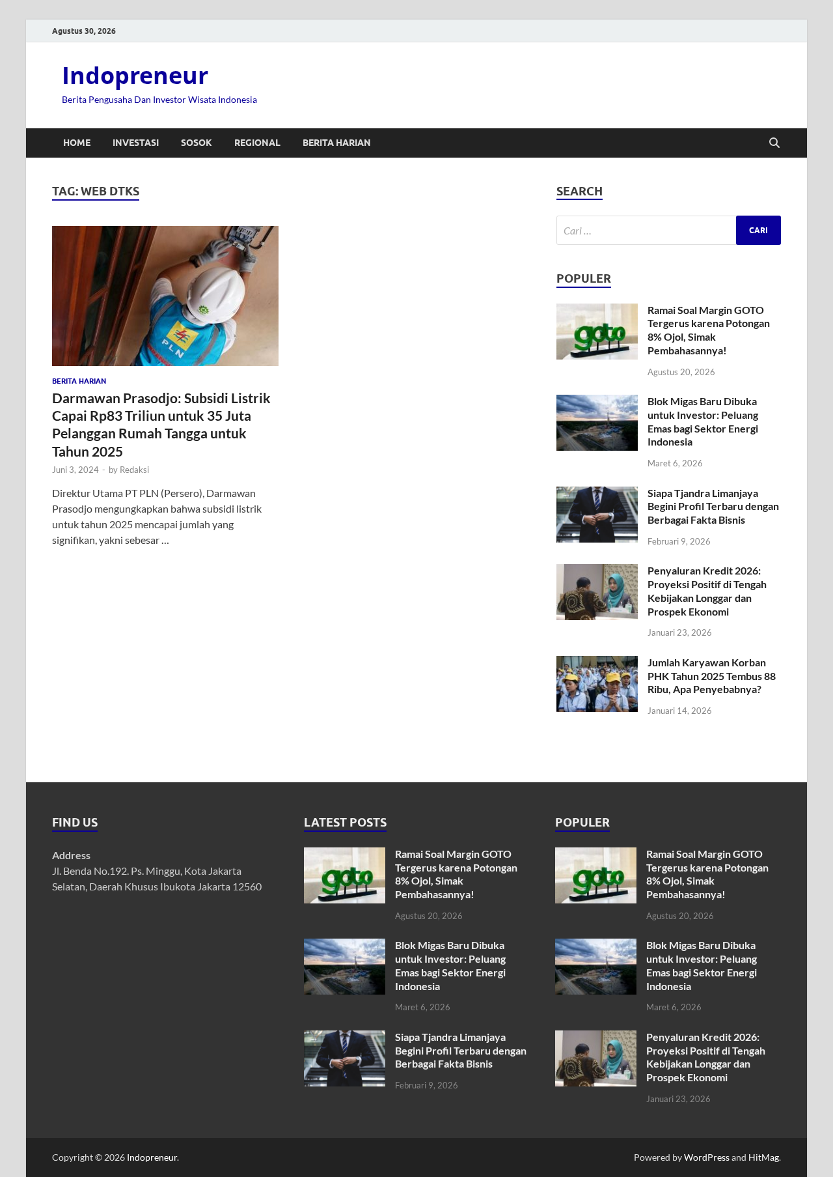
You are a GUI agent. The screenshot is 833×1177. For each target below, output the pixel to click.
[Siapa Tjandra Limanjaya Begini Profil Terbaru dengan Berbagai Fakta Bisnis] (597, 494)
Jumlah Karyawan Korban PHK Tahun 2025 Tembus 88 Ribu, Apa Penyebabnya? (712, 676)
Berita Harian (337, 142)
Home (76, 142)
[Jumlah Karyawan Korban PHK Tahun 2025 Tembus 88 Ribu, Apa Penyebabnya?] (597, 663)
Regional (257, 142)
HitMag (763, 1157)
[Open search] (774, 143)
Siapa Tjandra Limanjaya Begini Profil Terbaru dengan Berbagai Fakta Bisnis (713, 506)
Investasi (136, 142)
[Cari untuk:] (668, 230)
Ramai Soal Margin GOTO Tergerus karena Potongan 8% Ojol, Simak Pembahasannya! (709, 330)
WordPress (707, 1157)
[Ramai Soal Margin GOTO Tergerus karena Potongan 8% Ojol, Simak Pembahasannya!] (597, 311)
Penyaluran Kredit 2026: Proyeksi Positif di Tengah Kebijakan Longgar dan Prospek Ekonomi (707, 590)
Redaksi (134, 469)
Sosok (196, 142)
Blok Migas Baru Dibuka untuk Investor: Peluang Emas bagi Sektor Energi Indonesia (703, 421)
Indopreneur (135, 75)
